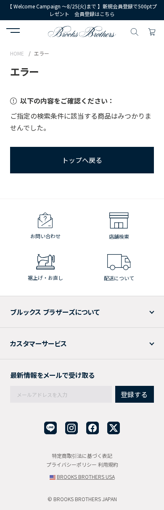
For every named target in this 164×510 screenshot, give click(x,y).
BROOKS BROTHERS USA (86, 476)
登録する (134, 394)
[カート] (152, 31)
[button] (13, 31)
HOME (17, 53)
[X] (113, 428)
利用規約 (108, 464)
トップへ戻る (82, 160)
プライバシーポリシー (71, 464)
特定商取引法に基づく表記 (82, 455)
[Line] (50, 428)
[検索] (134, 31)
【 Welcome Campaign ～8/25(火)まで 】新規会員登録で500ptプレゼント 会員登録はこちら (82, 10)
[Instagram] (71, 428)
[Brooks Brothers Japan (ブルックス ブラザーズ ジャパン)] (82, 30)
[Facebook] (92, 428)
